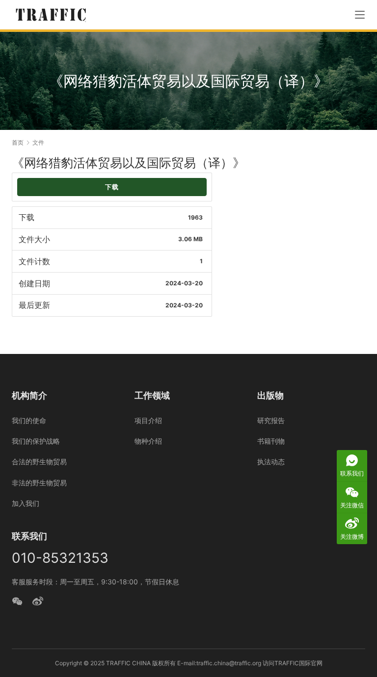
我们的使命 (29, 420)
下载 (112, 187)
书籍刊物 (271, 441)
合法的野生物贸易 (39, 461)
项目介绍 (148, 420)
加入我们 (25, 503)
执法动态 (271, 461)
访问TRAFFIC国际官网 (293, 663)
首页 (18, 142)
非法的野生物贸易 (39, 482)
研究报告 (271, 420)
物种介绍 (148, 441)
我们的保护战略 (36, 441)
